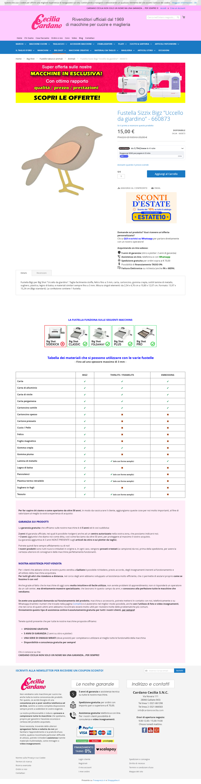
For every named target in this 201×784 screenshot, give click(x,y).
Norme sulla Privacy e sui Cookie (30, 757)
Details (24, 273)
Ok (195, 2)
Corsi (67, 38)
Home (19, 38)
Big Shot (30, 58)
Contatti (77, 603)
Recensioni (42, 273)
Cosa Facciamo (42, 38)
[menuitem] (20, 44)
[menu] (100, 47)
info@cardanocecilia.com (151, 710)
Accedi (163, 8)
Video (74, 38)
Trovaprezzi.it (99, 780)
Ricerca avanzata (23, 765)
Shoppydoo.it (113, 780)
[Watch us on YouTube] (150, 732)
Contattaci (89, 38)
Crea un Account (177, 8)
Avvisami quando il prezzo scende (133, 165)
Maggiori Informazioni (182, 2)
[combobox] (163, 17)
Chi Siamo (29, 38)
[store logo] (74, 22)
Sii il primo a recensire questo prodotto (135, 125)
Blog (81, 38)
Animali (71, 58)
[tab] (24, 273)
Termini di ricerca (24, 761)
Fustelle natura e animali (51, 58)
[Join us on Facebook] (144, 732)
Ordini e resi (57, 38)
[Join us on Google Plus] (156, 732)
